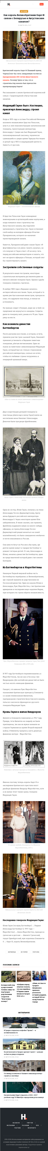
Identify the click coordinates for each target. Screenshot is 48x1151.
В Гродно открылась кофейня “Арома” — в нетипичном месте (20, 1031)
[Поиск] (35, 4)
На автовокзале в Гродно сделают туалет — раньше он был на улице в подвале (23, 1053)
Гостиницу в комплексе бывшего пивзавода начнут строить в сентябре (23, 1075)
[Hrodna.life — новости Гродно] (8, 4)
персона (36, 952)
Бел (41, 4)
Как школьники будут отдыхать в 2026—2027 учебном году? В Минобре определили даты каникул (24, 1096)
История (24, 11)
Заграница (12, 952)
